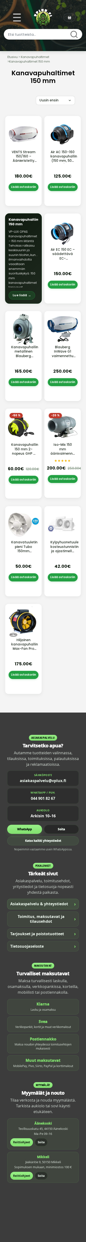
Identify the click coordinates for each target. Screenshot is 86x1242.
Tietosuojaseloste (43, 946)
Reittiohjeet (21, 1142)
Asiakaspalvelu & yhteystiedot (43, 904)
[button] (23, 258)
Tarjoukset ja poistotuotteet (43, 933)
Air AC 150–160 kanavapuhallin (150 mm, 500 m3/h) (63, 159)
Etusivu (12, 57)
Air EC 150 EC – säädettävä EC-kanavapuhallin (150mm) (63, 258)
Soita (61, 829)
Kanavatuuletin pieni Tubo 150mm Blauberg (24, 549)
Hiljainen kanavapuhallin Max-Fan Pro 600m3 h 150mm (24, 649)
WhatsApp (24, 829)
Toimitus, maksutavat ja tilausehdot (47, 919)
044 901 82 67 (43, 798)
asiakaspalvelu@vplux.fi (43, 780)
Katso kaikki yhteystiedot (43, 841)
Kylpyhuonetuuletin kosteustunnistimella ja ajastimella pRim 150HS (68, 549)
